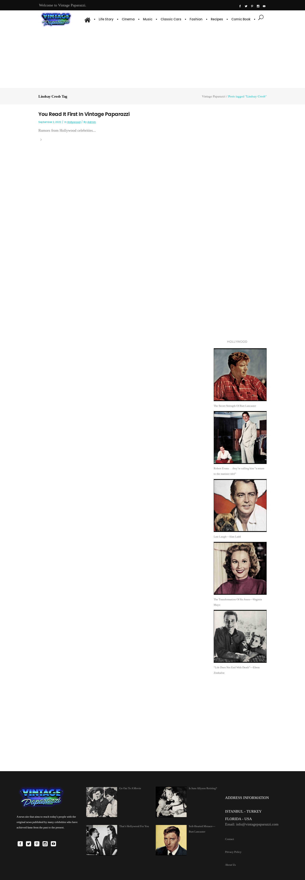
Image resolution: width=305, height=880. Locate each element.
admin (91, 122)
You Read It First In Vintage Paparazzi (83, 114)
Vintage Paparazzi (213, 96)
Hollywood (74, 122)
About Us (230, 864)
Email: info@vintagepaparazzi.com (251, 824)
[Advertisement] (152, 57)
